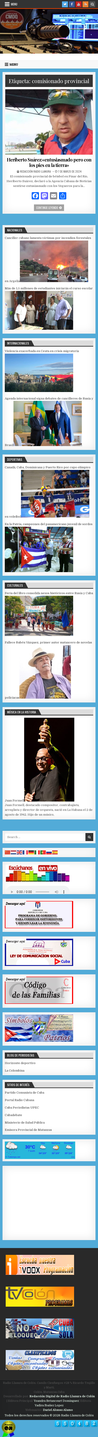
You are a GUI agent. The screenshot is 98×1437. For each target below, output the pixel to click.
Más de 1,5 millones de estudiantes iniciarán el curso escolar (49, 288)
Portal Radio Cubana (19, 1100)
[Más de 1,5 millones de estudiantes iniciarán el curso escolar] (39, 328)
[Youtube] (79, 4)
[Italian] (37, 852)
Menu (14, 4)
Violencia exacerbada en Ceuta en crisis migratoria (42, 351)
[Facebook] (72, 4)
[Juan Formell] (49, 800)
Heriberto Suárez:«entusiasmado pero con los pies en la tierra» (49, 162)
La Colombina (14, 1070)
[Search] (92, 4)
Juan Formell (14, 800)
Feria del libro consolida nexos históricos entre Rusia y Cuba (49, 593)
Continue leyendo (50, 207)
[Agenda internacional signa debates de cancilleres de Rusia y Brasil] (47, 445)
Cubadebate (13, 1115)
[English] (20, 852)
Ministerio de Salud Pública (25, 1122)
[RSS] (85, 4)
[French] (25, 852)
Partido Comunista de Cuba (24, 1092)
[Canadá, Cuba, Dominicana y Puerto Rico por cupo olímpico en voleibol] (55, 516)
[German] (31, 852)
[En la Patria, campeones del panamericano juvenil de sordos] (39, 571)
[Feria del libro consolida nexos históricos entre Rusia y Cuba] (39, 635)
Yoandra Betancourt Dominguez (56, 1400)
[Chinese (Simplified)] (8, 852)
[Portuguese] (43, 852)
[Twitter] (65, 4)
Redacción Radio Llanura (35, 171)
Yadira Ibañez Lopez (49, 1405)
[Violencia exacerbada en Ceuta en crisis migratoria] (39, 391)
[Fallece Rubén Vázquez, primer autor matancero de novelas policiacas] (45, 697)
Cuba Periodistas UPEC (22, 1107)
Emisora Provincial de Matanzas (28, 1130)
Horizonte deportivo (20, 1063)
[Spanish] (55, 852)
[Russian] (49, 852)
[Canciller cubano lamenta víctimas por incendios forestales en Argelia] (54, 281)
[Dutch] (14, 852)
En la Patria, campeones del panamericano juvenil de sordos (49, 524)
